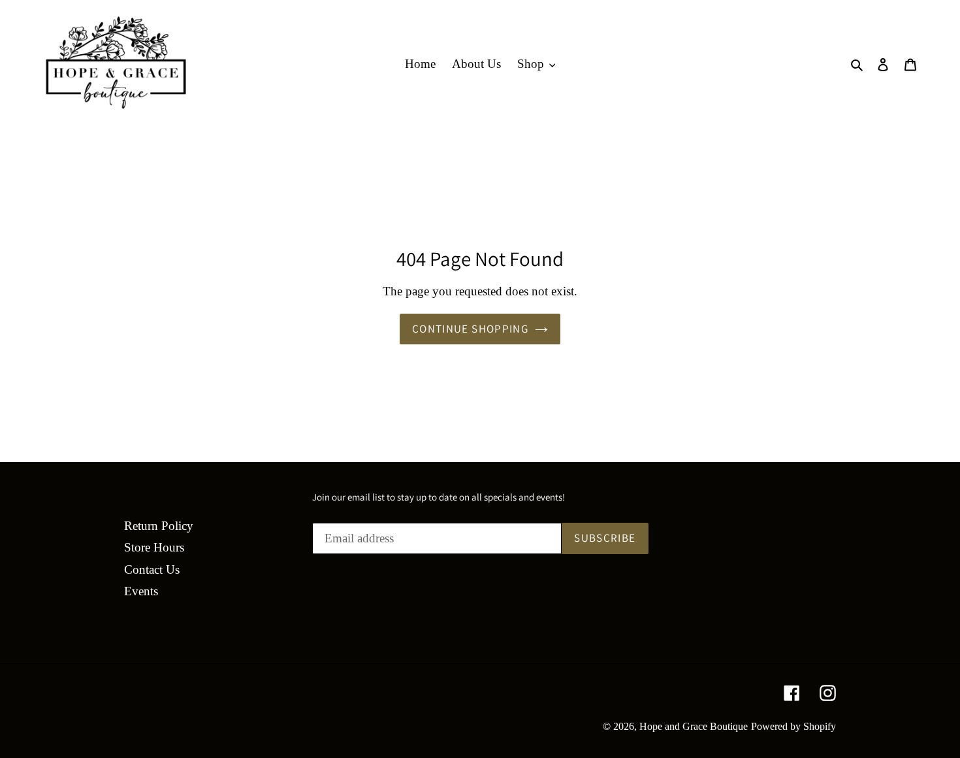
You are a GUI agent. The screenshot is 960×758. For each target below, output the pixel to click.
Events (141, 591)
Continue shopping (470, 328)
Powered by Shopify (793, 726)
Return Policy (158, 526)
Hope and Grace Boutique (693, 726)
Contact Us (152, 569)
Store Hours (154, 547)
